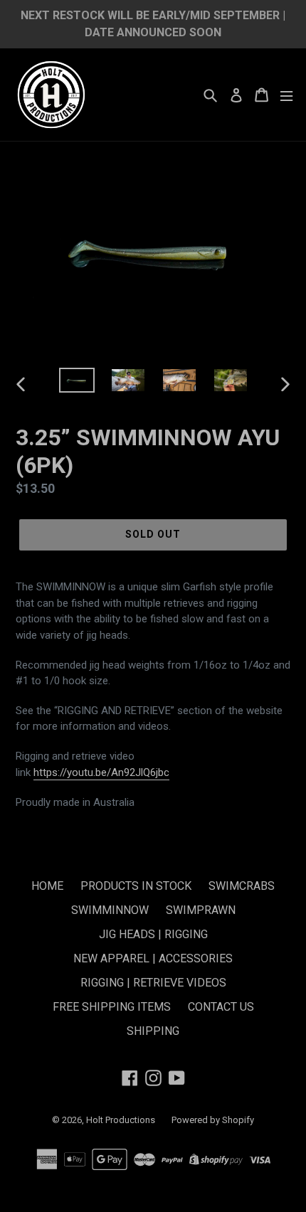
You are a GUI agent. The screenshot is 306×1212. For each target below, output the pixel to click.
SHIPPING (153, 1031)
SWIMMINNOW (110, 910)
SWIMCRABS (242, 886)
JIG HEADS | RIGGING (153, 934)
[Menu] (286, 95)
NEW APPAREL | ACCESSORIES (153, 958)
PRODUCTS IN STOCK (135, 886)
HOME (47, 886)
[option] (76, 383)
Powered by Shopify (213, 1120)
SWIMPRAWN (201, 910)
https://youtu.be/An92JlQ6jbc (101, 772)
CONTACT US (221, 1007)
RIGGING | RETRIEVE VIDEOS (153, 982)
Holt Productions (121, 1120)
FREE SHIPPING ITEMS (112, 1007)
